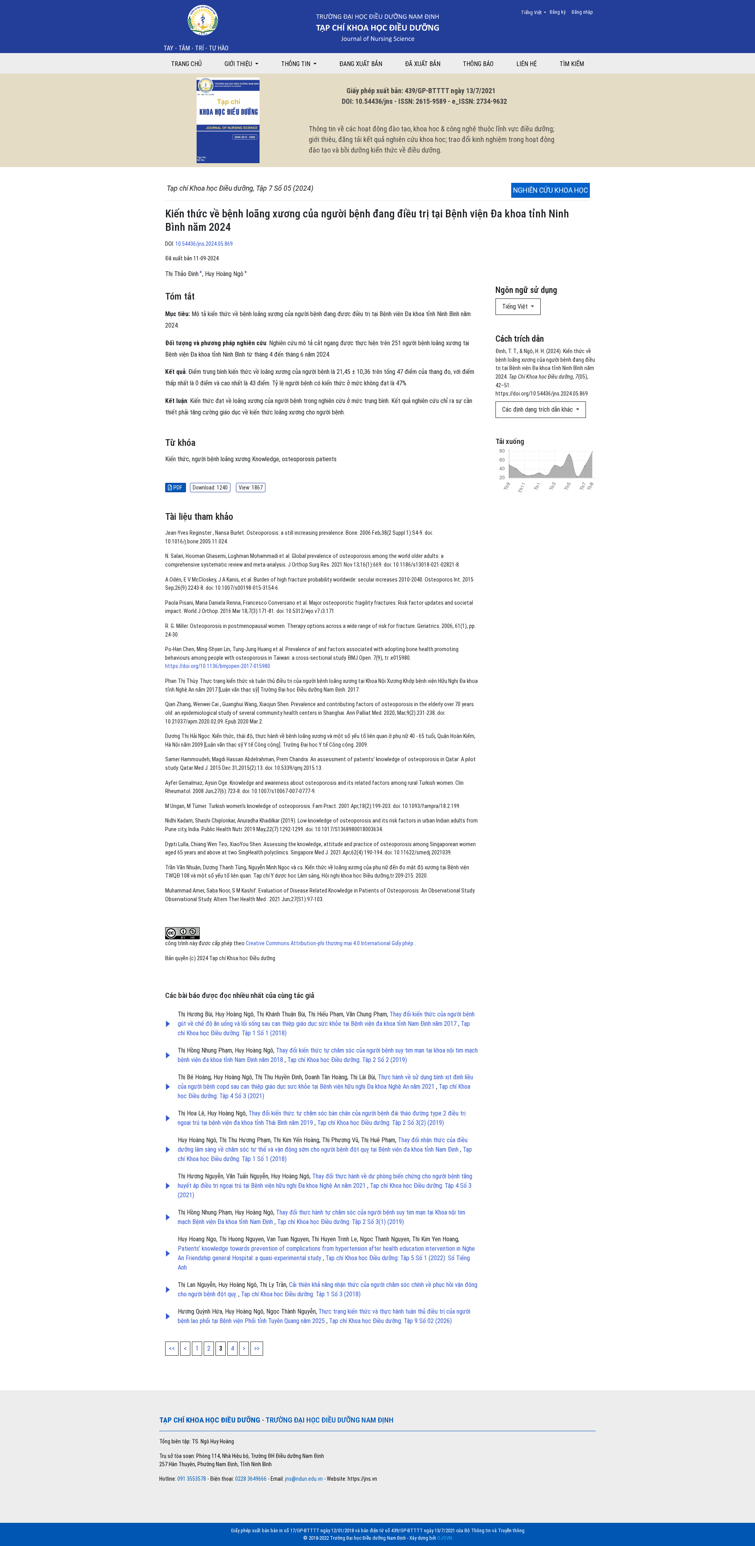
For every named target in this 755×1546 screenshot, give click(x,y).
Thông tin (296, 64)
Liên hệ (526, 64)
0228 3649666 (251, 1479)
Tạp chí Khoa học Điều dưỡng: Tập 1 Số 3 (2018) (301, 1294)
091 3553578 (192, 1479)
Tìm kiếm (572, 64)
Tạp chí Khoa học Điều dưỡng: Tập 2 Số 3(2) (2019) (380, 1122)
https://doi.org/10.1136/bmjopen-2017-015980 (217, 666)
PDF (177, 487)
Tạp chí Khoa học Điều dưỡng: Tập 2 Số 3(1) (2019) (340, 1222)
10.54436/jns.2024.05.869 (204, 244)
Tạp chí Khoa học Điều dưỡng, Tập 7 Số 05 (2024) (240, 188)
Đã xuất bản (422, 64)
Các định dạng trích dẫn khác (538, 409)
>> (257, 1348)
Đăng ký (557, 12)
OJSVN (444, 1538)
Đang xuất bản (360, 64)
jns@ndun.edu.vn (304, 1479)
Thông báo (478, 64)
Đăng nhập (582, 12)
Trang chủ (186, 64)
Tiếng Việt (536, 12)
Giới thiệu (239, 64)
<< (172, 1348)
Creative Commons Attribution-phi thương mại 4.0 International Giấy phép (330, 943)
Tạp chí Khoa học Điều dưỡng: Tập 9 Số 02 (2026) (390, 1321)
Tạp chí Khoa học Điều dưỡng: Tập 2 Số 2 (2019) (347, 1060)
